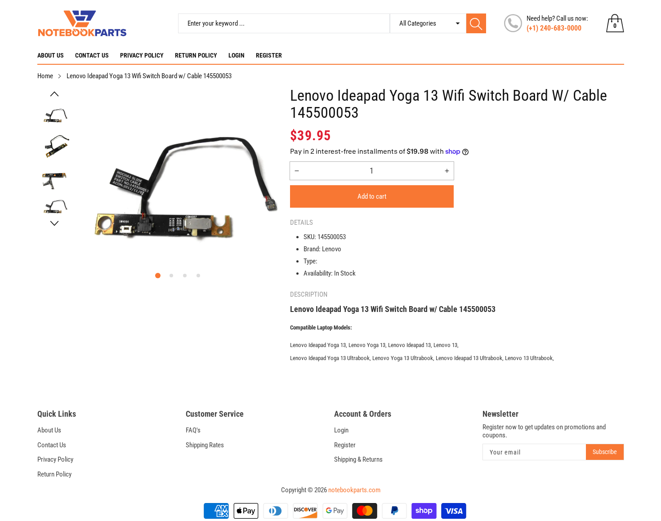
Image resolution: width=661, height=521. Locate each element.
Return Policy (196, 55)
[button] (54, 94)
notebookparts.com (354, 490)
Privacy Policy (142, 55)
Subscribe (605, 451)
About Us (50, 55)
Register (269, 55)
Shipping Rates (205, 445)
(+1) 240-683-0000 (554, 28)
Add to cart (371, 196)
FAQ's (193, 430)
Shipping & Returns (358, 459)
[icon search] (476, 23)
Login (236, 55)
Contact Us (92, 55)
